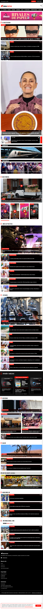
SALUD (22, 9)
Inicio (2, 563)
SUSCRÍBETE (33, 1)
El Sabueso (3, 575)
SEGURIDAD (18, 9)
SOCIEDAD (13, 9)
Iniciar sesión (39, 1)
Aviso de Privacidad (29, 606)
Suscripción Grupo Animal (6, 585)
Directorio (3, 566)
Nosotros (3, 565)
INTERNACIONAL (27, 9)
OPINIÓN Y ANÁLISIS (34, 9)
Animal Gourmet (4, 578)
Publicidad (3, 583)
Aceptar (38, 605)
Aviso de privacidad (5, 568)
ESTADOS (9, 9)
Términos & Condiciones (36, 592)
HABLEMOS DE (40, 9)
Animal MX (3, 576)
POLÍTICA (4, 9)
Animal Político (4, 574)
